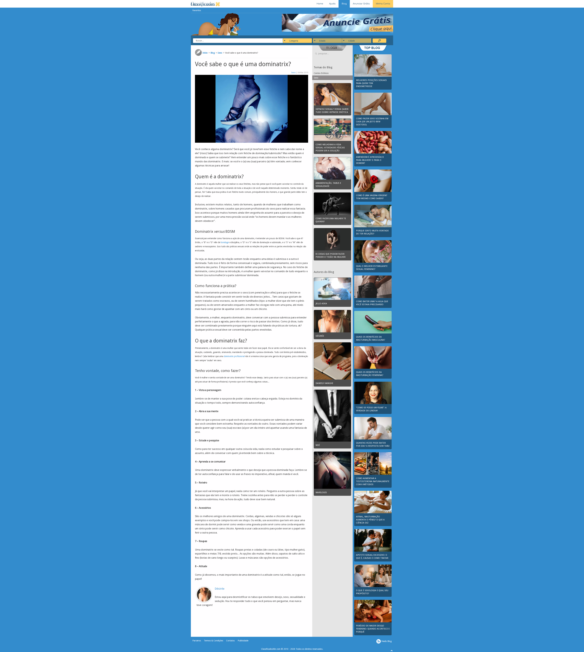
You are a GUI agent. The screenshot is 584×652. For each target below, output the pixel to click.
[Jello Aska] (332, 288)
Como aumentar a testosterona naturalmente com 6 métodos (372, 481)
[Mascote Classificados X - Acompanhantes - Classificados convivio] (216, 24)
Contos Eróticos (321, 73)
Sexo (220, 53)
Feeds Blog (386, 641)
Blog (344, 4)
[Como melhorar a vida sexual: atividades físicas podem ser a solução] (332, 129)
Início (205, 53)
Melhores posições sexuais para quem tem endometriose (371, 83)
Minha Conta (383, 4)
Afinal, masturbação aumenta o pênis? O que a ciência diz (370, 519)
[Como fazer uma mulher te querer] (332, 203)
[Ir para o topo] (391, 650)
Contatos (230, 640)
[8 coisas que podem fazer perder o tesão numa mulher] (332, 239)
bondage (225, 242)
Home (319, 4)
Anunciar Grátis (361, 4)
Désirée (219, 588)
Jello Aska (321, 303)
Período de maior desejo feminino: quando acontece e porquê (373, 628)
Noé (318, 445)
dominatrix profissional (234, 356)
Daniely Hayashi (324, 383)
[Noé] (332, 415)
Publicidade (243, 640)
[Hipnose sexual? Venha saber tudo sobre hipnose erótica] (332, 94)
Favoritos (196, 10)
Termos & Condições (213, 640)
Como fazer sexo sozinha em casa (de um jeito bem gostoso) (372, 121)
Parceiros (196, 640)
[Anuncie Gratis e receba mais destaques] (337, 22)
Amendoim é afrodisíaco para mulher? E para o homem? (370, 160)
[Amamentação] (332, 168)
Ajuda (332, 4)
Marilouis (321, 492)
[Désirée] (332, 321)
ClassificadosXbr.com (270, 649)
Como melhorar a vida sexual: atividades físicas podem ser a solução (330, 147)
